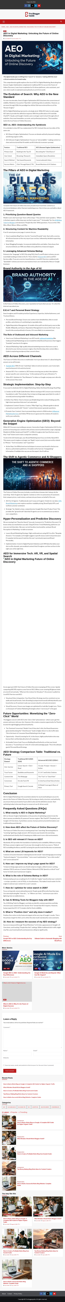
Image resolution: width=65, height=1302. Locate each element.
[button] (3, 21)
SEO (8, 968)
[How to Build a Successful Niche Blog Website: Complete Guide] (9, 1183)
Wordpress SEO (55, 1107)
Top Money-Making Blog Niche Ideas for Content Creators (20, 1094)
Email (35, 1050)
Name (5, 1050)
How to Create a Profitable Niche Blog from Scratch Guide (20, 1090)
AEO (5, 31)
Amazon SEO (42, 257)
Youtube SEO (10, 366)
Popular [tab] (14, 1112)
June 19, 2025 (15, 38)
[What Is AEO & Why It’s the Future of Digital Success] (17, 992)
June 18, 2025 (45, 977)
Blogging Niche (12, 1107)
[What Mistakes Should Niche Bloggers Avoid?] (9, 1137)
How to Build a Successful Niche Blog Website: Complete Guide (22, 1097)
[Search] (61, 21)
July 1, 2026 (13, 1285)
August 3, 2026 (45, 1220)
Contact (9, 1293)
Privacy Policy (18, 1293)
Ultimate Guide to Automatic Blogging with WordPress (48, 938)
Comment (6, 1027)
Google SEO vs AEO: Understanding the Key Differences (17, 938)
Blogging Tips (22, 1107)
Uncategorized (45, 1107)
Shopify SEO (35, 1107)
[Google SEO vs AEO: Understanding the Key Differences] (17, 961)
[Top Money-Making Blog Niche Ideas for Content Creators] (9, 1168)
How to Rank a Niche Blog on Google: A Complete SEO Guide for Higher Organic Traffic (29, 1084)
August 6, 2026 (14, 1224)
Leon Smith (7, 38)
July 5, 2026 (44, 1254)
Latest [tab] (6, 1112)
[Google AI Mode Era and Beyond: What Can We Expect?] (48, 961)
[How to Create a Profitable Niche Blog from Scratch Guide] (9, 1153)
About (4, 1293)
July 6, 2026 (13, 1254)
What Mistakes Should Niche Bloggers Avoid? (16, 1087)
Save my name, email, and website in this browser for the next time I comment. (29, 1065)
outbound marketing (46, 338)
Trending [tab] (23, 1112)
